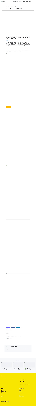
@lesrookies (20, 391)
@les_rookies (20, 393)
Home (11, 1)
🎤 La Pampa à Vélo (16, 368)
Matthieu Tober (9, 338)
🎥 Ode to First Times (21, 381)
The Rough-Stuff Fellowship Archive (10, 336)
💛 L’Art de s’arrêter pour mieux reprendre (24, 384)
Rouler (27, 1)
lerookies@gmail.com (21, 396)
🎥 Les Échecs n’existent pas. (22, 379)
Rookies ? (30, 1)
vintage (16, 336)
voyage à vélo (19, 336)
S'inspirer (7, 6)
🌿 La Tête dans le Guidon (28, 368)
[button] (8, 327)
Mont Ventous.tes (15, 1)
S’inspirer (20, 1)
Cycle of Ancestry (4, 368)
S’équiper (23, 1)
